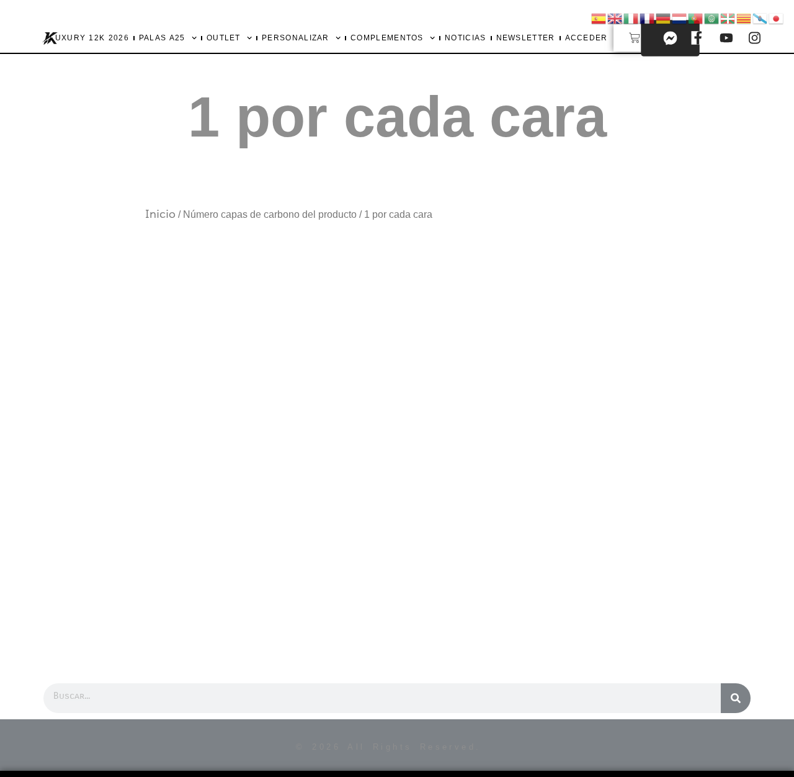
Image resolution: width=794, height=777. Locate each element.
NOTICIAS (465, 38)
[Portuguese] (696, 17)
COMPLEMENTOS (387, 38)
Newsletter (525, 38)
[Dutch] (680, 17)
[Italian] (631, 17)
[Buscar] (736, 698)
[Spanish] (599, 17)
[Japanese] (777, 17)
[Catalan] (744, 17)
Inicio (160, 214)
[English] (615, 17)
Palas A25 (162, 38)
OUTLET (224, 38)
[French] (648, 17)
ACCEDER (586, 38)
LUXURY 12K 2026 (89, 38)
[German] (664, 17)
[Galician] (760, 17)
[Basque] (728, 17)
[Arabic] (712, 17)
